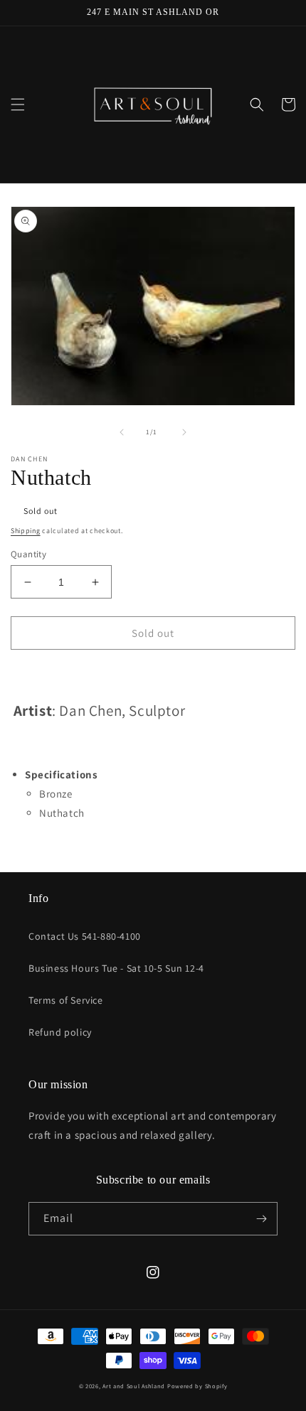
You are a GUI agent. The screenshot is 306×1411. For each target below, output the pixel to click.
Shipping (26, 530)
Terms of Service (65, 1000)
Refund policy (60, 1032)
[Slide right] (184, 432)
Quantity (28, 554)
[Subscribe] (261, 1218)
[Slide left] (121, 432)
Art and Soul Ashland (133, 1386)
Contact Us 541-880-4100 (84, 936)
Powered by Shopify (197, 1386)
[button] (17, 104)
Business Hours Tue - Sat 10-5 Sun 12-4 (116, 968)
